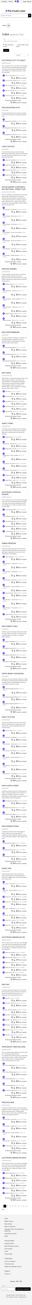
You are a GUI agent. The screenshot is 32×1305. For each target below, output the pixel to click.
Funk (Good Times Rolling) (13, 1047)
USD (20, 1281)
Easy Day (5, 984)
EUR (17, 1281)
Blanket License (9, 1221)
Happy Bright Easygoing (13, 674)
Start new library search (8, 45)
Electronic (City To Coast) (14, 60)
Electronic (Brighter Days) (14, 1158)
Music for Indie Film (10, 1226)
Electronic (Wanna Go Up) (13, 937)
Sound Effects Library (10, 1233)
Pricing (10, 1)
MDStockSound (7, 63)
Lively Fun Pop (8, 146)
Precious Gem (8, 1102)
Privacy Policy (8, 1254)
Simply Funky (7, 423)
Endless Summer (9, 269)
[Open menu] (8, 25)
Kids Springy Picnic (10, 826)
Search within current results (22, 45)
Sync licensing (8, 1249)
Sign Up (29, 1)
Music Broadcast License (11, 1246)
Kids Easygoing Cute (11, 108)
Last (3, 1209)
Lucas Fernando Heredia (9, 192)
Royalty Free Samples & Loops (13, 1266)
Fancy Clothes (8, 717)
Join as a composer (10, 1261)
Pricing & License (9, 1243)
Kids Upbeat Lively (10, 626)
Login (24, 1)
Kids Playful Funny (10, 786)
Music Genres (8, 1224)
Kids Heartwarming (10, 332)
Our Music (4, 1)
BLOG (6, 1236)
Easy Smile (6, 373)
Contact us (8, 1274)
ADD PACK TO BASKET (20, 141)
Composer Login (9, 1264)
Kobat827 (5, 110)
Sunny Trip (6, 868)
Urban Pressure (9, 543)
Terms (6, 1251)
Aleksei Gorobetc (7, 375)
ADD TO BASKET (21, 123)
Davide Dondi (6, 271)
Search (6, 50)
